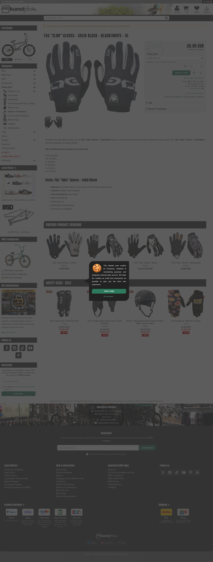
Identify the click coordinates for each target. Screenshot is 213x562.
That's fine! (109, 291)
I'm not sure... (109, 296)
